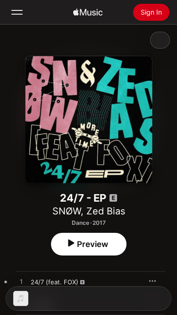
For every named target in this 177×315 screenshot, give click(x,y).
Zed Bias (105, 211)
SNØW (66, 211)
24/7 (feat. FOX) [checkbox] (54, 282)
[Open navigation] (17, 12)
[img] (87, 12)
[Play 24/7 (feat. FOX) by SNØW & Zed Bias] (21, 282)
